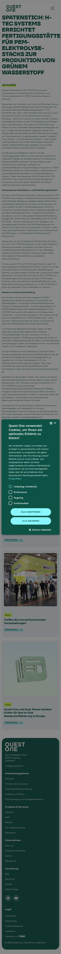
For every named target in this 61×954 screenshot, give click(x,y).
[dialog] (31, 477)
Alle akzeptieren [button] (30, 511)
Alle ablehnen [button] (30, 520)
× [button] (55, 423)
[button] (40, 529)
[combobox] (51, 423)
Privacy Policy (15, 478)
